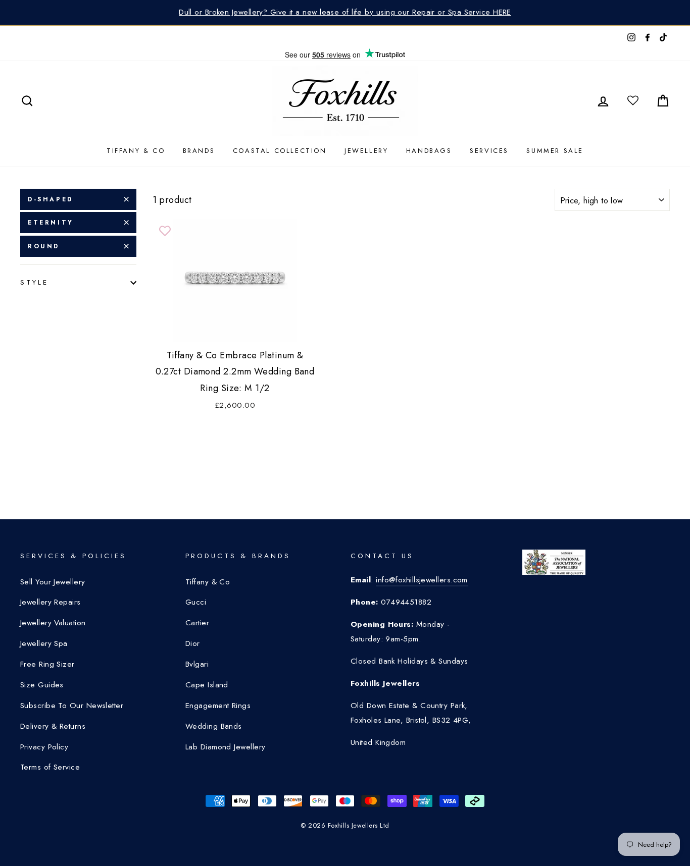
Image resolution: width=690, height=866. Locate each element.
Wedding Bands (213, 726)
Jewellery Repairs (50, 602)
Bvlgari (197, 664)
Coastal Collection (280, 150)
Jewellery (366, 150)
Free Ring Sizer (47, 664)
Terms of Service (50, 767)
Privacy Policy (44, 746)
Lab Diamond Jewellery (225, 746)
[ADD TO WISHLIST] (165, 231)
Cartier (197, 622)
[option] (345, 12)
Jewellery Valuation (53, 622)
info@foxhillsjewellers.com (422, 579)
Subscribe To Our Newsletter (71, 705)
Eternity (51, 222)
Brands (199, 150)
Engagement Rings (218, 705)
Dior (192, 643)
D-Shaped (50, 199)
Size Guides (42, 684)
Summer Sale (554, 150)
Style (34, 282)
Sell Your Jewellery (52, 581)
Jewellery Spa (44, 643)
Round (44, 246)
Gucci (195, 602)
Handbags (429, 150)
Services (489, 150)
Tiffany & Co (136, 150)
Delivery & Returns (52, 726)
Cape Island (206, 684)
